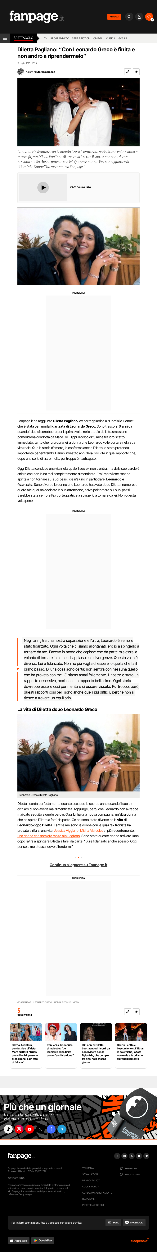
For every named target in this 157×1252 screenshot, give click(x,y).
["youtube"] (29, 1129)
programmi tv (60, 38)
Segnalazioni (90, 1174)
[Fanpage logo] (32, 16)
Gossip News (24, 1002)
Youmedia (88, 1168)
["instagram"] (19, 1129)
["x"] (40, 1129)
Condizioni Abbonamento (97, 1192)
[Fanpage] (21, 1156)
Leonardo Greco (43, 1002)
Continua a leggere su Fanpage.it (78, 865)
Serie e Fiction (81, 38)
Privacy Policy (91, 1180)
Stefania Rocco (45, 71)
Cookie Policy (90, 1186)
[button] (136, 71)
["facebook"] (51, 1129)
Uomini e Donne (62, 1002)
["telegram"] (61, 1129)
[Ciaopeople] (140, 1241)
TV (45, 38)
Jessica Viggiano (66, 830)
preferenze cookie (93, 1205)
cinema (97, 38)
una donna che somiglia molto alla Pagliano (48, 836)
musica (110, 38)
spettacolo (23, 38)
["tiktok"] (8, 1129)
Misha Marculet (91, 830)
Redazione (88, 1198)
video (76, 1002)
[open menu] (5, 38)
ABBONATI (114, 17)
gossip (123, 38)
